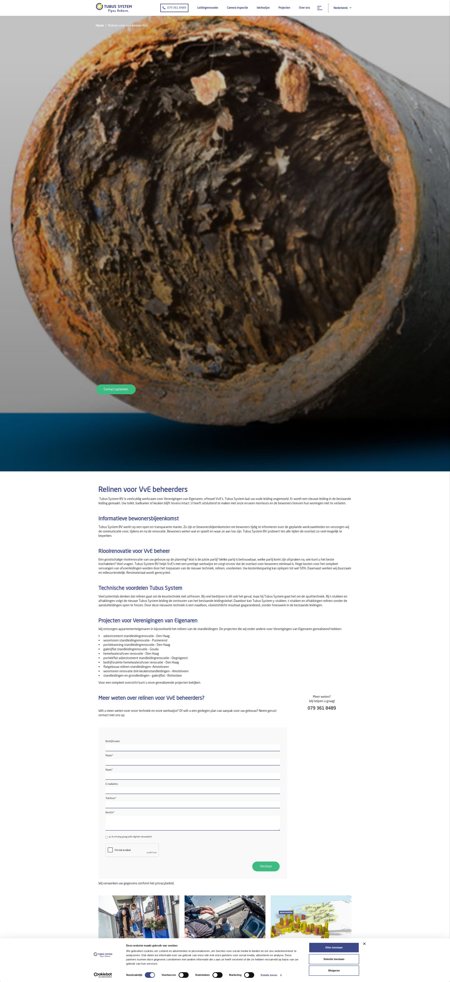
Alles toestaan (334, 947)
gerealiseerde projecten (172, 682)
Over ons (304, 8)
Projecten (284, 8)
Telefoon (110, 798)
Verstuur (266, 866)
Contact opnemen (116, 389)
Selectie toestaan (333, 959)
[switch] (184, 975)
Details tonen (269, 975)
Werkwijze (263, 8)
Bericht (109, 812)
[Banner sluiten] (364, 943)
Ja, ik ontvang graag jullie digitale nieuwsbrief (130, 837)
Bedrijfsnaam (112, 741)
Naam (109, 770)
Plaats (109, 755)
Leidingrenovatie (207, 8)
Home (100, 25)
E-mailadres (111, 784)
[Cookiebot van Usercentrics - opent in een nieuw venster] (103, 975)
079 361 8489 (176, 8)
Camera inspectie (237, 8)
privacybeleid (164, 883)
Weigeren (334, 970)
